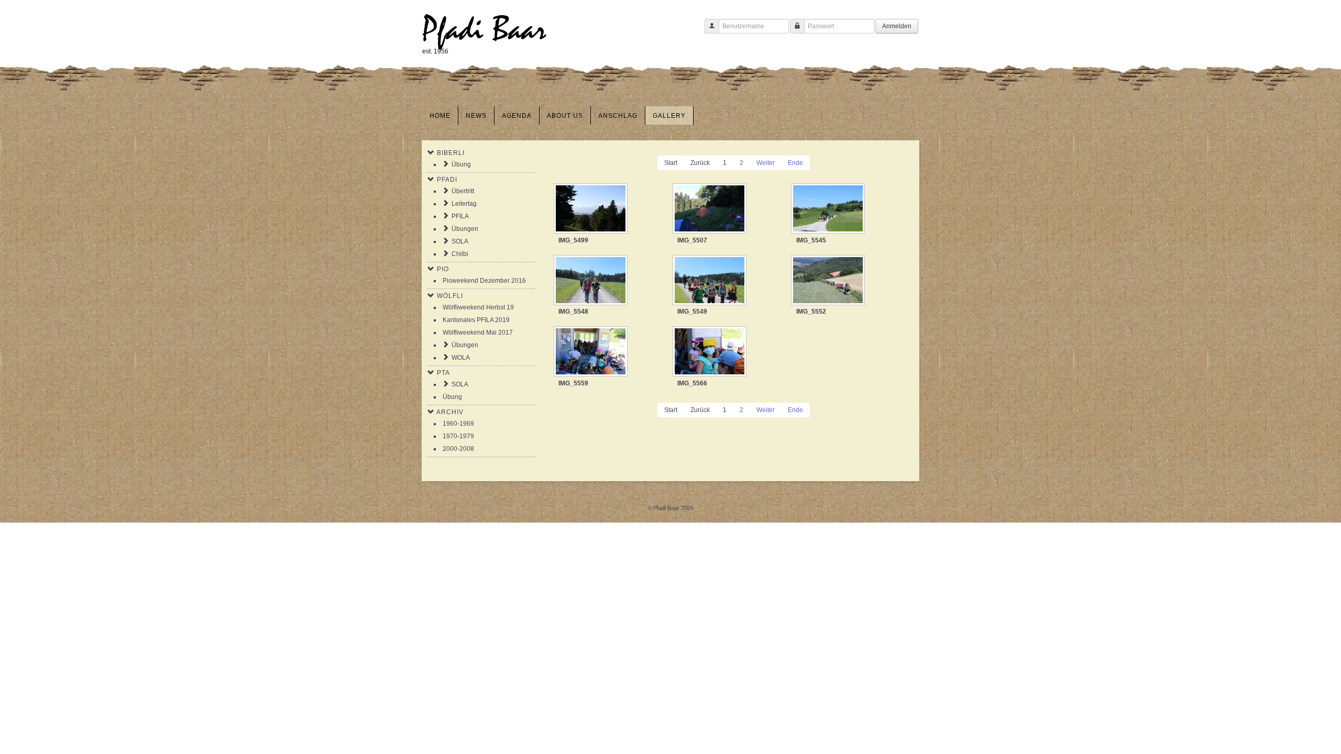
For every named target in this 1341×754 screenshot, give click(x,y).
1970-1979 (458, 436)
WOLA (461, 357)
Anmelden (896, 26)
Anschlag (617, 115)
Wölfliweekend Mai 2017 (478, 332)
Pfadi (447, 179)
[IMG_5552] (829, 281)
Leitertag (464, 203)
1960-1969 (458, 423)
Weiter (765, 163)
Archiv (450, 412)
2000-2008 (458, 448)
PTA (443, 372)
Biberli (451, 153)
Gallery (669, 115)
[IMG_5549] (711, 281)
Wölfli (450, 296)
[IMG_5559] (592, 352)
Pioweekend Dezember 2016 (484, 280)
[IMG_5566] (711, 352)
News (476, 115)
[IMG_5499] (592, 209)
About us (565, 115)
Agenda (517, 115)
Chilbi (460, 254)
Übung (461, 164)
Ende (795, 163)
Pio (443, 269)
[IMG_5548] (592, 281)
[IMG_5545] (829, 209)
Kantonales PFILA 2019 (476, 320)
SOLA (460, 241)
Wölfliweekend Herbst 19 (478, 307)
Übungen (465, 228)
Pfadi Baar (484, 29)
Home (440, 115)
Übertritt (463, 191)
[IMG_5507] (711, 209)
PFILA (460, 216)
